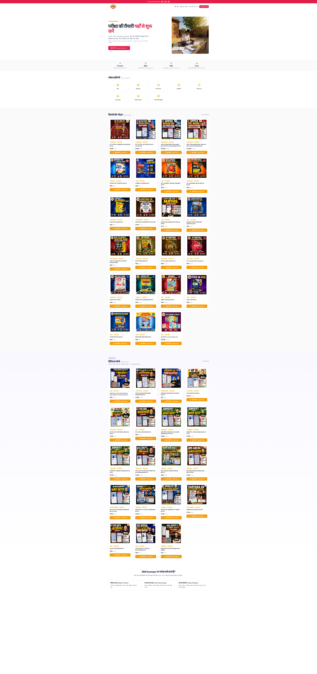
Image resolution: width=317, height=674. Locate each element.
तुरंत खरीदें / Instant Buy (121, 152)
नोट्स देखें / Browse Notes (118, 48)
